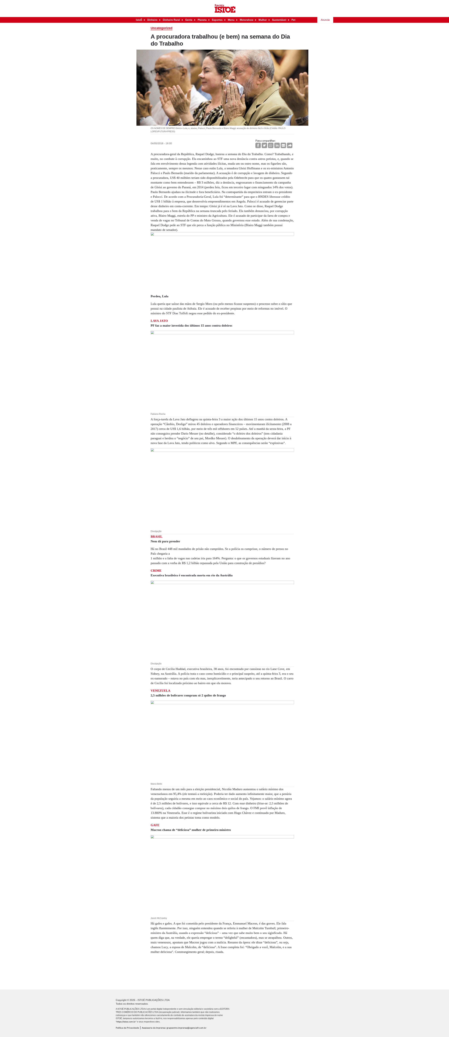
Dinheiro (152, 19)
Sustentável (279, 19)
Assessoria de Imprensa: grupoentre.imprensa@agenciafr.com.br (174, 1027)
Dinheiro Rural (171, 19)
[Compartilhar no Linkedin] (277, 145)
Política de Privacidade (127, 1027)
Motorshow (246, 19)
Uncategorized (161, 28)
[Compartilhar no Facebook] (258, 145)
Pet (293, 19)
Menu (231, 19)
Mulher (263, 19)
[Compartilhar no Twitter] (264, 145)
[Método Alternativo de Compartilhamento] (289, 145)
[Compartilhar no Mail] (283, 145)
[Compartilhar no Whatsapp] (270, 145)
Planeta (202, 19)
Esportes (217, 19)
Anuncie (325, 19)
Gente (188, 19)
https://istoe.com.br (126, 1021)
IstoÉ (139, 19)
